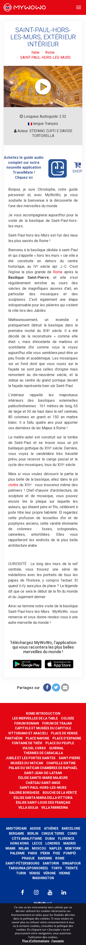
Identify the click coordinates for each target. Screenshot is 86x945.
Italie (35, 52)
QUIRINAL (56, 748)
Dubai (50, 838)
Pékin (45, 853)
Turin (21, 873)
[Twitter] (56, 687)
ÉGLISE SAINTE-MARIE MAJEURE (43, 778)
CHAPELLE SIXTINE (61, 763)
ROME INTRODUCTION (43, 713)
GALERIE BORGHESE (24, 792)
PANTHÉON (13, 738)
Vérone (49, 873)
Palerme (17, 853)
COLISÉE (67, 718)
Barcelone (71, 828)
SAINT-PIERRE (69, 758)
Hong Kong (19, 843)
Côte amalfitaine (27, 838)
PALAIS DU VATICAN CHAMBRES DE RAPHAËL (43, 768)
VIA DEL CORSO (34, 748)
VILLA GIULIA (28, 807)
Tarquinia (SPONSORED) (28, 868)
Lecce (37, 843)
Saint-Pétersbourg (22, 863)
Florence (66, 838)
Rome (50, 52)
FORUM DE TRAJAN (57, 723)
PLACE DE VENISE (64, 733)
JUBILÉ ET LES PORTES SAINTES (30, 758)
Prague (28, 858)
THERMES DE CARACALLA (43, 753)
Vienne (64, 873)
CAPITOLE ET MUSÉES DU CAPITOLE (43, 728)
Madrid (69, 843)
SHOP (77, 171)
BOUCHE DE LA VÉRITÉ (60, 792)
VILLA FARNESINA (54, 807)
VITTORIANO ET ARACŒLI (28, 733)
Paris (32, 853)
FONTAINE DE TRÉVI (27, 743)
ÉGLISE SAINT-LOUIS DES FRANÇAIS (43, 802)
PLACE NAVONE (37, 738)
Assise (35, 828)
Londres (52, 843)
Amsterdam (16, 828)
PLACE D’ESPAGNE (67, 738)
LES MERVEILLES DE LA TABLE (35, 718)
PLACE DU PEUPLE (59, 743)
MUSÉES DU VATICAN (27, 763)
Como (72, 833)
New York (73, 848)
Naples (55, 848)
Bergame (16, 833)
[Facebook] (47, 687)
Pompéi (69, 853)
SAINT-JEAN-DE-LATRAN (43, 773)
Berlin (32, 833)
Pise (56, 853)
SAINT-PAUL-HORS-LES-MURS (45, 57)
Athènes (51, 828)
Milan (24, 848)
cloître (13, 485)
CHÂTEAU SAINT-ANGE (43, 783)
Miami (10, 848)
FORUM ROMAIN (26, 723)
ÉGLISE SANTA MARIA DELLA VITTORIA (43, 798)
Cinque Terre (53, 833)
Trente (71, 868)
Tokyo (56, 868)
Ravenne (45, 858)
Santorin (51, 863)
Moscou (39, 848)
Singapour (71, 863)
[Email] (65, 687)
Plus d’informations (35, 941)
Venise (34, 873)
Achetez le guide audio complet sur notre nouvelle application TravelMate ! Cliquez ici (24, 167)
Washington (43, 878)
